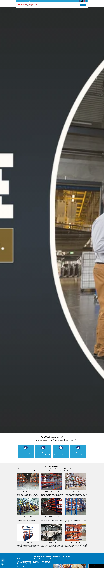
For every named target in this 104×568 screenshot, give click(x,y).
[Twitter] (82, 1)
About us (63, 5)
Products (69, 5)
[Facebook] (80, 1)
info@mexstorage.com (23, 1)
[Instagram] (84, 1)
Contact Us (75, 5)
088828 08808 (33, 1)
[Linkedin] (86, 1)
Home (57, 5)
